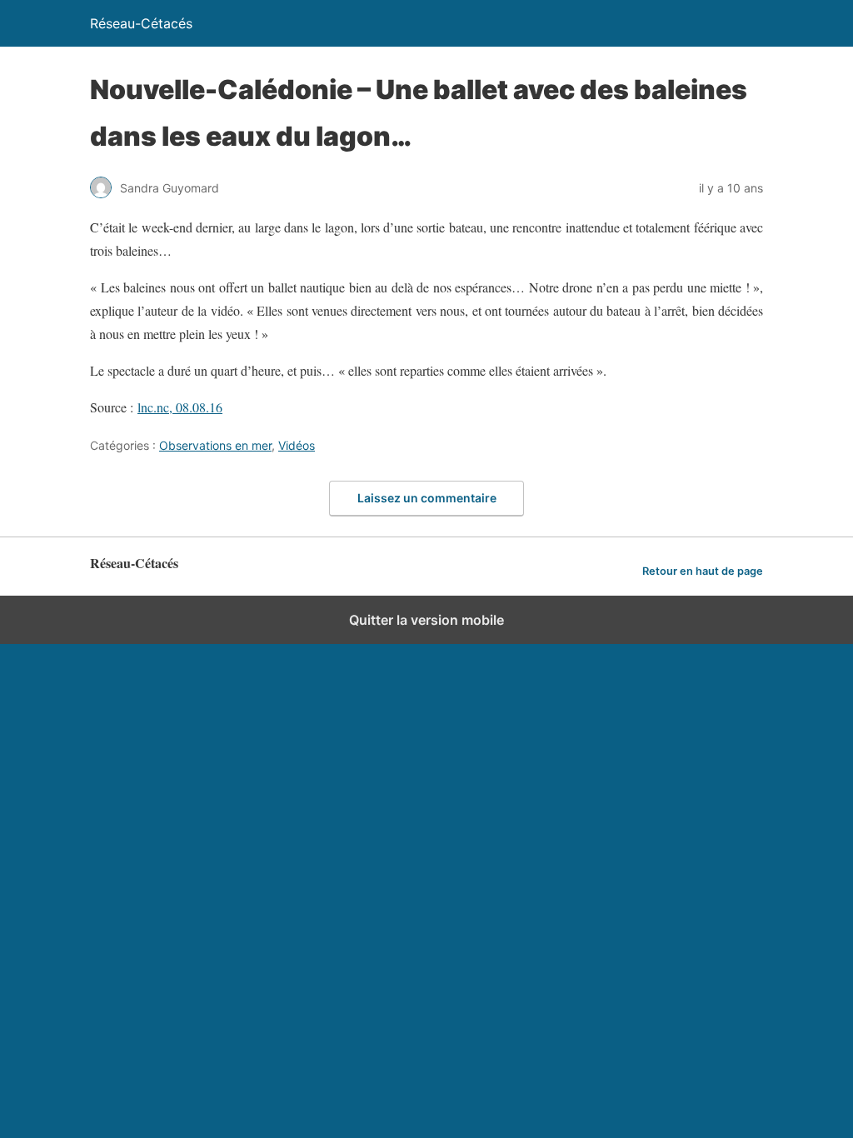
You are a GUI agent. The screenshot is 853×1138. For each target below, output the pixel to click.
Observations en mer (215, 445)
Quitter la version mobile (426, 619)
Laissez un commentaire (426, 498)
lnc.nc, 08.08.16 (179, 407)
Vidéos (296, 445)
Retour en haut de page (702, 571)
